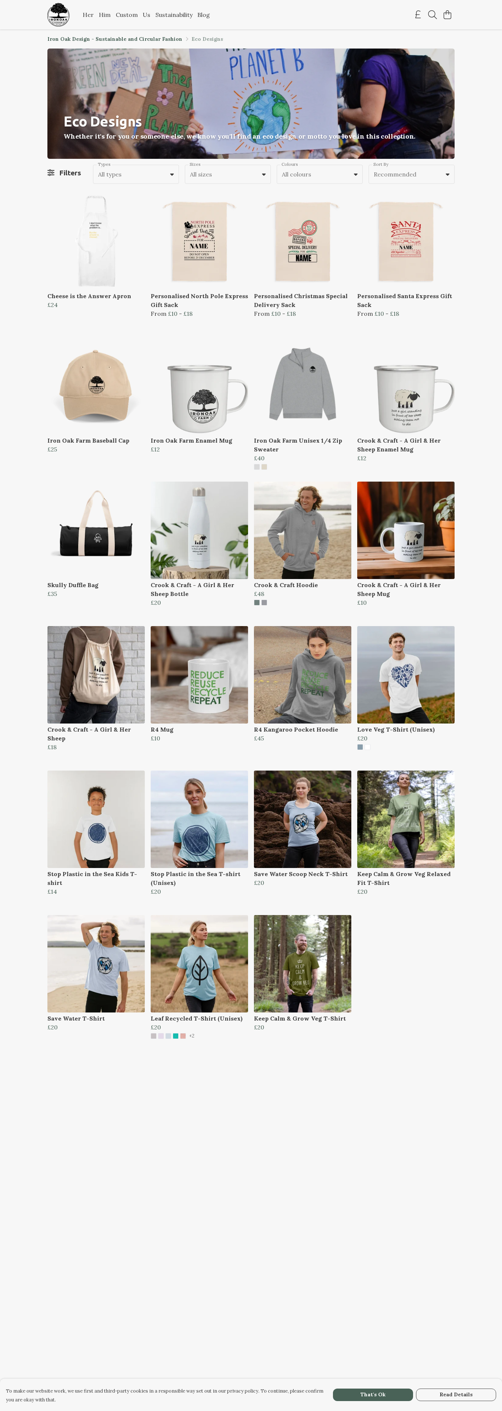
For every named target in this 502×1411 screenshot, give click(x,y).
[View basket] (447, 14)
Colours (290, 164)
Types (104, 164)
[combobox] (136, 174)
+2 (191, 1036)
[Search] (432, 14)
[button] (172, 174)
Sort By (380, 164)
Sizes (195, 164)
